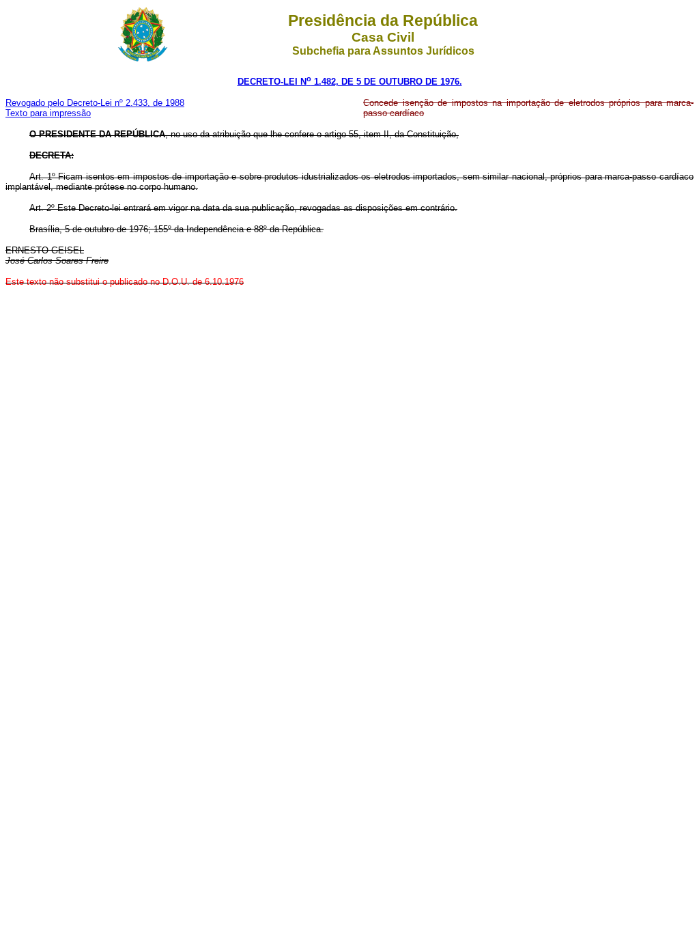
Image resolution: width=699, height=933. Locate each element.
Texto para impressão (48, 113)
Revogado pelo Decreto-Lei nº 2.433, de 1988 (94, 103)
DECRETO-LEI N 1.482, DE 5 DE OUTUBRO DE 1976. (350, 81)
